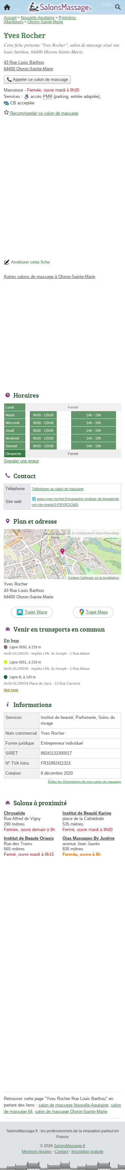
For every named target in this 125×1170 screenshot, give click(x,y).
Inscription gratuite (87, 1151)
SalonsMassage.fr (69, 1146)
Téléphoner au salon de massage (58, 489)
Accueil (7, 7)
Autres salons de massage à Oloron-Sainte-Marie (49, 276)
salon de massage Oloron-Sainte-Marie (71, 1111)
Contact (61, 1151)
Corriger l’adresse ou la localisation (93, 577)
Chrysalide (14, 813)
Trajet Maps (97, 612)
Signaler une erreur (21, 461)
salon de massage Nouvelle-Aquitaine (73, 1105)
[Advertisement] (62, 190)
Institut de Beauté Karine (87, 813)
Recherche (118, 7)
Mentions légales (37, 1151)
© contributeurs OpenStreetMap (95, 533)
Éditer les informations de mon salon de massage (84, 781)
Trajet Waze (36, 612)
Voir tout (11, 690)
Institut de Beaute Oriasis (29, 838)
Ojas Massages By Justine (88, 838)
